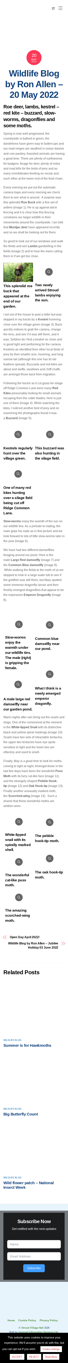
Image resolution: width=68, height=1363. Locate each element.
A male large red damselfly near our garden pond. (17, 704)
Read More (51, 1356)
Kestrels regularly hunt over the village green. (18, 453)
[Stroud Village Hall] (34, 1310)
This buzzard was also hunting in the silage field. (49, 453)
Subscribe (34, 1268)
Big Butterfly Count (20, 1114)
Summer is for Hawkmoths (27, 1045)
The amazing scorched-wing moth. (17, 915)
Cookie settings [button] (51, 1349)
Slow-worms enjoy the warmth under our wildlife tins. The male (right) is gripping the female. (18, 652)
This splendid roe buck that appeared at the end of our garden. (17, 296)
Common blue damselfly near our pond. (47, 644)
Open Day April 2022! (24, 937)
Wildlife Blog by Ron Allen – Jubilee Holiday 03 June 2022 (33, 945)
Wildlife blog (12, 1040)
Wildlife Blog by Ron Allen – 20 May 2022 (34, 84)
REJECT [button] (34, 1356)
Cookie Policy (27, 1320)
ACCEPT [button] (17, 1356)
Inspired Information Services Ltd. (39, 1332)
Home (11, 1320)
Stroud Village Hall (32, 1327)
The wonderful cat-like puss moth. (17, 880)
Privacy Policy (49, 1320)
